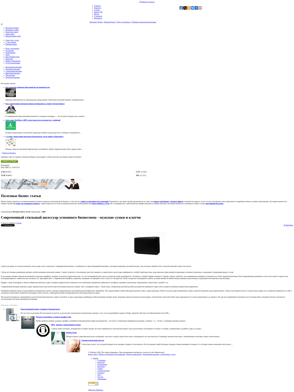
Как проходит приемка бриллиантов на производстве (28, 87)
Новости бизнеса (9, 153)
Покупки (101, 367)
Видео (96, 14)
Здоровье (101, 360)
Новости (97, 8)
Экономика (101, 379)
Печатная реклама (13, 77)
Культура (100, 362)
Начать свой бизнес (134, 354)
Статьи (97, 10)
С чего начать (11, 42)
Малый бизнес (110, 22)
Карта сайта (93, 354)
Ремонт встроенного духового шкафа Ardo (53, 317)
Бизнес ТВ (98, 12)
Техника (100, 373)
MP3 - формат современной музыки (66, 325)
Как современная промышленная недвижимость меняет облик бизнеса (35, 104)
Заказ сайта (10, 34)
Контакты (98, 18)
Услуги (100, 377)
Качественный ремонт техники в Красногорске (40, 309)
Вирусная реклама (13, 73)
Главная (97, 6)
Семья (99, 369)
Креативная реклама (13, 67)
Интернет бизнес (96, 22)
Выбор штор (71, 333)
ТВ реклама (10, 75)
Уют (99, 375)
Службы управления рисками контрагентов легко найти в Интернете (35, 137)
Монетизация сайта (13, 36)
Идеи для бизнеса (124, 22)
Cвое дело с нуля (12, 40)
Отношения (102, 364)
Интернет (9, 59)
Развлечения (10, 53)
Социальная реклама (14, 71)
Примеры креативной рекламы (144, 22)
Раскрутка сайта (12, 32)
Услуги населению (13, 63)
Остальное (10, 51)
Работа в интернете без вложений (112, 354)
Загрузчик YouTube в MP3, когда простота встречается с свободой (33, 120)
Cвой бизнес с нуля (167, 354)
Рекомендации (11, 44)
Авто (8, 55)
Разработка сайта (12, 30)
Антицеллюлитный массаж (92, 340)
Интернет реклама (13, 69)
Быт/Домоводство (13, 57)
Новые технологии (13, 61)
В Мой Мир (288, 225)
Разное (95, 358)
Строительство (103, 371)
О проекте (98, 16)
